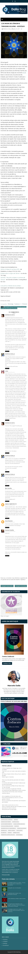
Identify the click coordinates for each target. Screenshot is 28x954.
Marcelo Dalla (3, 757)
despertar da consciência (8, 828)
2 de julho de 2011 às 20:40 (10, 531)
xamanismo (19, 834)
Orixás (16, 819)
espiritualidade (21, 828)
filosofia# (10, 308)
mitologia (19, 830)
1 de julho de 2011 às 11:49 (10, 456)
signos (10, 832)
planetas (3, 832)
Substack (5, 943)
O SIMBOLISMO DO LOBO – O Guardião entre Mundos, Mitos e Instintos (16, 910)
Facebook (17, 304)
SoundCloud (5, 945)
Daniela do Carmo (10, 314)
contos (16, 826)
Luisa (6, 371)
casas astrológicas (19, 823)
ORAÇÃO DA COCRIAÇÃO (14, 887)
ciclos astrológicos (7, 826)
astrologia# (7, 306)
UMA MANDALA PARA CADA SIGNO (17, 898)
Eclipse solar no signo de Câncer (10, 273)
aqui (24, 72)
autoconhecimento (6, 823)
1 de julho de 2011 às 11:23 (10, 355)
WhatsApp (10, 304)
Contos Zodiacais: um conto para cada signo (14, 701)
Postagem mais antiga (21, 586)
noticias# (15, 308)
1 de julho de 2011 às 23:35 (10, 505)
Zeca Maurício (9, 521)
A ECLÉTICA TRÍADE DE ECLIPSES (11, 286)
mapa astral (11, 830)
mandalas (4, 830)
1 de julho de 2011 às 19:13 (10, 489)
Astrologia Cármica (6, 819)
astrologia (15, 821)
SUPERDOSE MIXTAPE (8, 757)
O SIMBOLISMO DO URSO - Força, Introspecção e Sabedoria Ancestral (17, 883)
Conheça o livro (7, 663)
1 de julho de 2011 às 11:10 (10, 315)
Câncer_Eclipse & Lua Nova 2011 (10, 269)
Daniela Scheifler (9, 530)
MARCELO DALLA (10, 354)
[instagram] (15, 1)
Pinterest (24, 304)
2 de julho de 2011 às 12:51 (10, 522)
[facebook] (13, 1)
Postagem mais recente (7, 586)
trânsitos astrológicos (8, 834)
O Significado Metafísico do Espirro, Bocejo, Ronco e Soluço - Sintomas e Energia (16, 905)
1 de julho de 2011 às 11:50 (10, 475)
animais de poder (6, 821)
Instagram (5, 941)
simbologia (16, 832)
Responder (7, 351)
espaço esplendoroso (11, 504)
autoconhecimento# (15, 306)
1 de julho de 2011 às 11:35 (10, 372)
